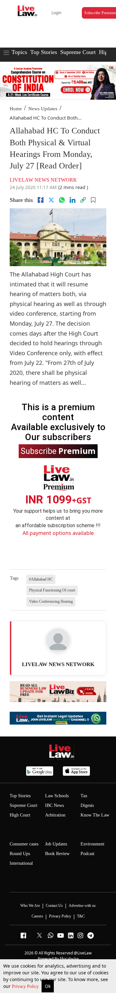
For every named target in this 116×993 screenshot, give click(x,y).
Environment (92, 844)
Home (16, 108)
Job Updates (56, 844)
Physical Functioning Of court (52, 590)
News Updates (42, 108)
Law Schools (57, 795)
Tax (84, 795)
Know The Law (95, 815)
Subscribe (58, 450)
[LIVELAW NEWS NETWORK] (58, 640)
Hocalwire (69, 958)
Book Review (57, 853)
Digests (87, 805)
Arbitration (55, 815)
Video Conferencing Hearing (51, 601)
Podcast (87, 853)
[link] (83, 200)
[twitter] (51, 200)
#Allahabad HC (41, 579)
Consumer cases (24, 844)
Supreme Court (78, 52)
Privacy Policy (26, 986)
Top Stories (43, 52)
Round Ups (20, 853)
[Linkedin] (72, 200)
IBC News (54, 805)
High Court (20, 815)
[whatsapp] (62, 200)
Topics (19, 52)
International (21, 863)
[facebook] (41, 200)
